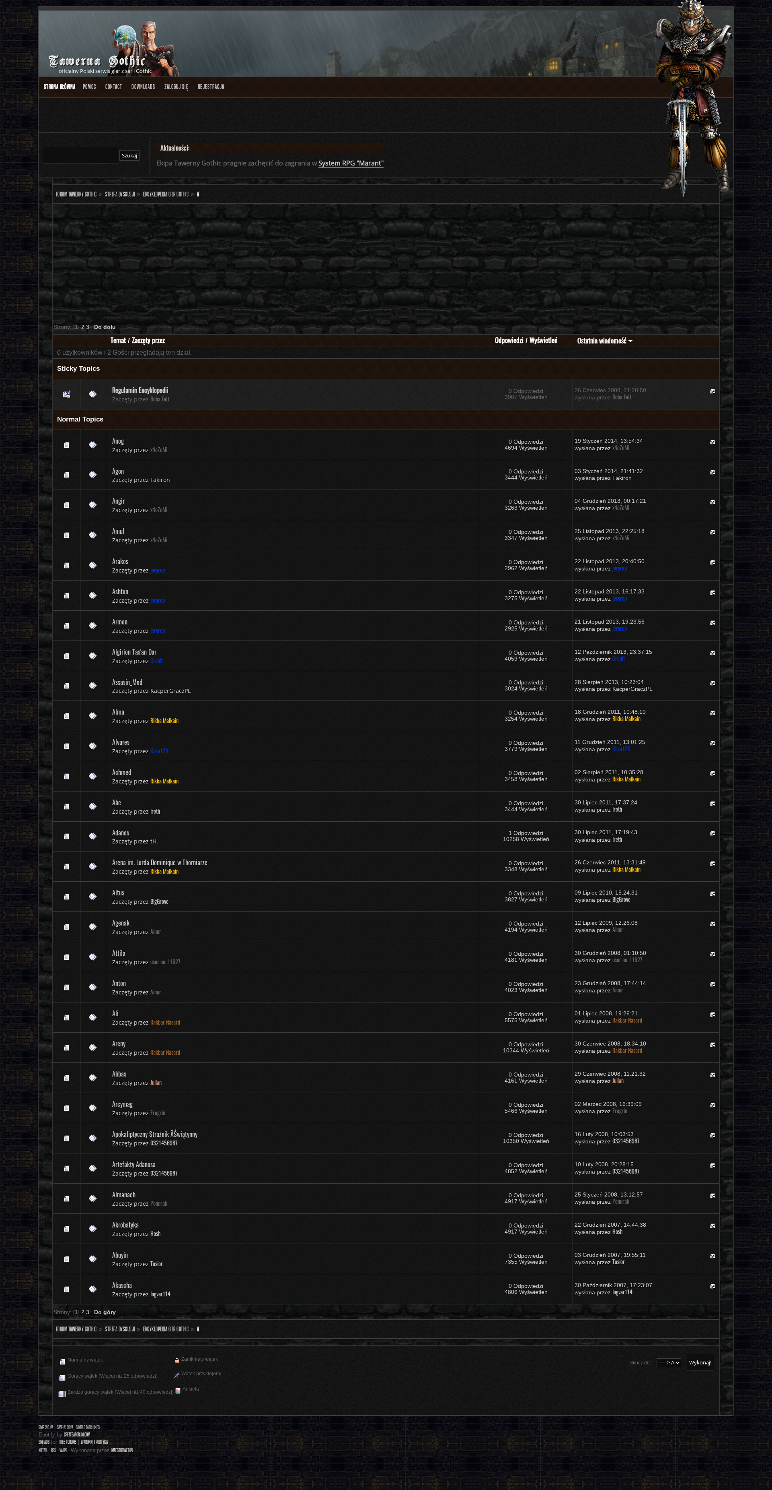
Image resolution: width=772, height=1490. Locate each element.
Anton (119, 983)
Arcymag (122, 1104)
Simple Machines (88, 1427)
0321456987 (163, 1143)
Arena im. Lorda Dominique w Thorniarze (159, 862)
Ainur (155, 932)
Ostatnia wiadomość (602, 340)
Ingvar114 (160, 1294)
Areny (118, 1043)
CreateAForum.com (77, 1435)
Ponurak (158, 1203)
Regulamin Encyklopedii (140, 390)
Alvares (120, 742)
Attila (118, 953)
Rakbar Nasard (165, 1022)
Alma (118, 712)
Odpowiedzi (509, 340)
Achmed (121, 772)
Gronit (156, 661)
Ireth (155, 811)
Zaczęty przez (148, 340)
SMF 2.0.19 (46, 1427)
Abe (116, 802)
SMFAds (44, 1442)
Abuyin (120, 1255)
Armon (119, 621)
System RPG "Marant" (351, 163)
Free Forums (67, 1442)
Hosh (155, 1234)
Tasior (156, 1264)
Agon (118, 471)
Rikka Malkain (164, 721)
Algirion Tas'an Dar (134, 652)
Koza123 (159, 751)
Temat (118, 340)
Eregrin (157, 1113)
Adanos (120, 832)
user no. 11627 (165, 962)
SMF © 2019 (65, 1427)
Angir (118, 501)
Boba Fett (159, 399)
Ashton (120, 591)
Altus (118, 892)
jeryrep (157, 570)
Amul (118, 531)
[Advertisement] (294, 262)
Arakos (120, 561)
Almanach (124, 1194)
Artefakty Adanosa (134, 1164)
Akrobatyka (125, 1225)
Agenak (120, 923)
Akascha (122, 1285)
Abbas (119, 1074)
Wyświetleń (543, 340)
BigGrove (159, 901)
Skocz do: (640, 1363)
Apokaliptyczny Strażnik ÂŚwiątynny (154, 1134)
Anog (118, 441)
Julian (156, 1083)
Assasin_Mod (127, 682)
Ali (115, 1013)
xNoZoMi (158, 450)
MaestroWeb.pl (122, 1450)
